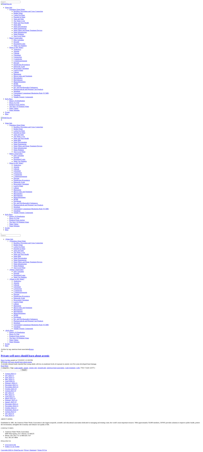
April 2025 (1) (10, 396)
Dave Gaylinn (5, 360)
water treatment (70, 368)
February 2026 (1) (11, 383)
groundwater (42, 368)
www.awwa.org (10, 445)
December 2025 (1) (11, 385)
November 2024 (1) (11, 406)
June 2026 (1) (9, 377)
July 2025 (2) (9, 393)
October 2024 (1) (11, 408)
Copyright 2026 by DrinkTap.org (12, 450)
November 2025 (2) (11, 387)
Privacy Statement (30, 450)
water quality (18, 368)
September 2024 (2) (11, 410)
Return (31, 349)
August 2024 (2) (10, 412)
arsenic (26, 368)
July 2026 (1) (9, 375)
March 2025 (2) (10, 398)
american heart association (55, 368)
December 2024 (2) (11, 404)
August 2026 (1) (10, 374)
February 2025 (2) (11, 400)
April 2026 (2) (10, 381)
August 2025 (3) (10, 391)
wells (78, 368)
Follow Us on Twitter (12, 446)
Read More (4, 366)
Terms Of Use (42, 450)
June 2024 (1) (9, 415)
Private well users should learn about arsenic (25, 355)
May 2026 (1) (9, 379)
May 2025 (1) (9, 394)
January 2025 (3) (10, 402)
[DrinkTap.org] (6, 4)
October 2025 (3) (11, 389)
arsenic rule (33, 368)
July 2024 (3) (9, 413)
